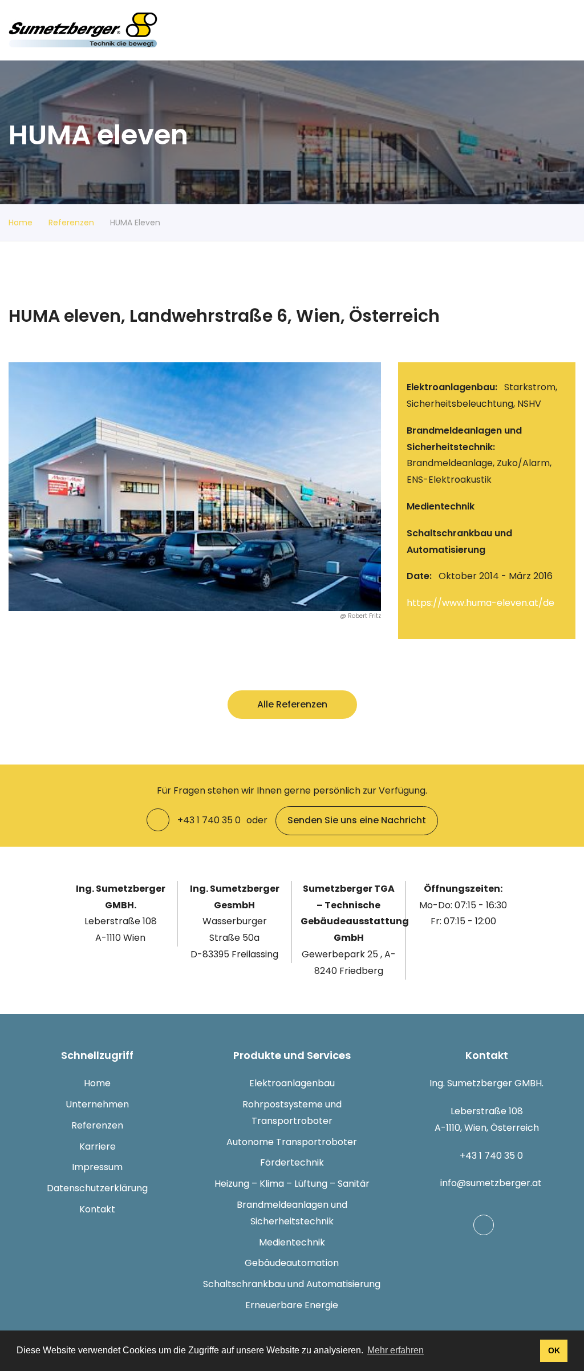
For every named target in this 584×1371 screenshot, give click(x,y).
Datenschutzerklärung (97, 1188)
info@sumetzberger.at (491, 1183)
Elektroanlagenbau (292, 1083)
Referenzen (71, 222)
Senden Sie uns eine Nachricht (356, 820)
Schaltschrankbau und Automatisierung (291, 1284)
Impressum (97, 1167)
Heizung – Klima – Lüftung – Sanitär (292, 1183)
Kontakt (97, 1209)
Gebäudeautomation (292, 1262)
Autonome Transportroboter (291, 1141)
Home (21, 222)
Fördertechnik (292, 1162)
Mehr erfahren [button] (395, 1350)
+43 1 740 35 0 (491, 1155)
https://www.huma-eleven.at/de (480, 602)
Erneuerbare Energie (291, 1305)
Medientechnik (292, 1242)
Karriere (97, 1146)
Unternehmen (97, 1104)
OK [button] (554, 1350)
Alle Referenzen (292, 704)
